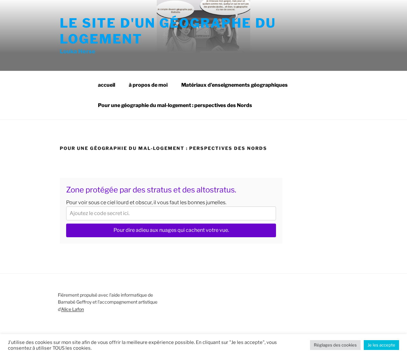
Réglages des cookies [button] (335, 344)
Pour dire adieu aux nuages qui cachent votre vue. (171, 230)
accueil (106, 85)
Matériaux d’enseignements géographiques (234, 85)
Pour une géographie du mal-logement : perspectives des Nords (175, 105)
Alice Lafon (72, 309)
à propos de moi (148, 85)
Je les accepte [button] (381, 344)
